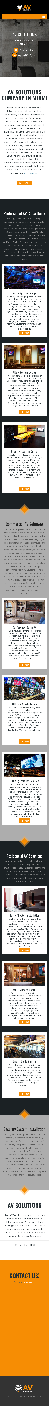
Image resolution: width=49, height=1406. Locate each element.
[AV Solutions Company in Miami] (24, 7)
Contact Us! (27, 50)
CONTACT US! (24, 183)
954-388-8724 (26, 55)
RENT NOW (24, 332)
